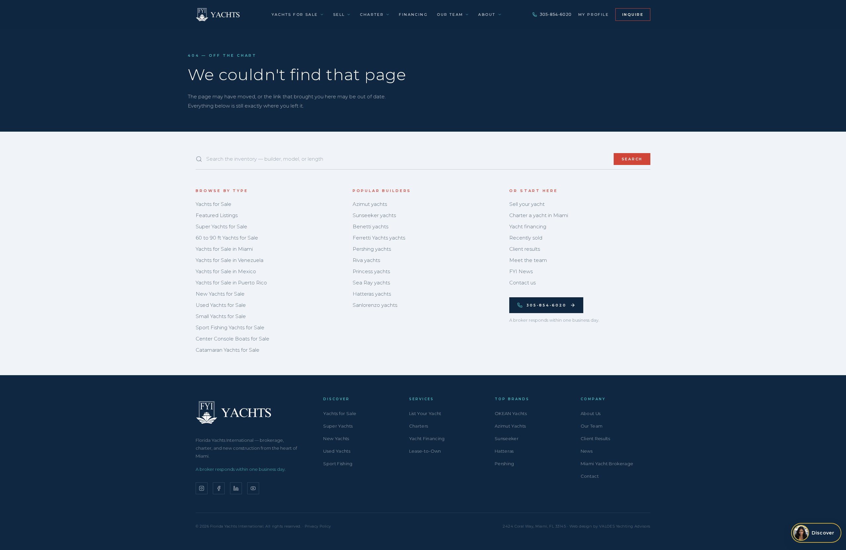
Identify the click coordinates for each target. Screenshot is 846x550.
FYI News (521, 271)
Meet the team (528, 260)
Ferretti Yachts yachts (379, 238)
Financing (413, 14)
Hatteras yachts (372, 294)
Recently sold (525, 238)
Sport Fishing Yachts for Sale (230, 327)
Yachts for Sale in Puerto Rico (231, 282)
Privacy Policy (318, 526)
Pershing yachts (372, 249)
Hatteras (504, 451)
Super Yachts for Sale (221, 226)
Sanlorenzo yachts (375, 305)
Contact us (522, 282)
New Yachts (336, 438)
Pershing (504, 463)
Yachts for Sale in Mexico (226, 271)
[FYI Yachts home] (218, 14)
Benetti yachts (370, 226)
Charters (418, 426)
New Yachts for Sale (220, 294)
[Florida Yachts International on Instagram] (202, 488)
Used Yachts (336, 451)
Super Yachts (338, 426)
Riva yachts (366, 260)
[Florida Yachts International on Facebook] (219, 488)
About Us (591, 413)
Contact (590, 476)
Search (632, 159)
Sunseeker (507, 438)
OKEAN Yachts (511, 413)
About (486, 14)
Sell (339, 14)
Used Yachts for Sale (221, 305)
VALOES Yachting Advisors (624, 526)
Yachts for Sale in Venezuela (229, 260)
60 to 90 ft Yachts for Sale (227, 238)
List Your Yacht (425, 413)
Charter (372, 14)
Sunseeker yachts (374, 215)
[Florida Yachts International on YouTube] (253, 488)
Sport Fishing (337, 463)
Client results (524, 249)
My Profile (593, 14)
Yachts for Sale (295, 14)
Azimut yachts (370, 204)
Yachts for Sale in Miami (224, 249)
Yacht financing (527, 226)
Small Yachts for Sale (221, 316)
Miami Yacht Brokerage (607, 463)
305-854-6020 (556, 14)
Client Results (595, 438)
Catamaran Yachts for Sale (227, 350)
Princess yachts (371, 271)
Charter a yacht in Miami (538, 215)
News (587, 451)
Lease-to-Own (425, 451)
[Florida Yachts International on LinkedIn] (236, 488)
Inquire (632, 14)
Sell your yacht (527, 204)
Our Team (450, 14)
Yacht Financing (427, 438)
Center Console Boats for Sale (232, 339)
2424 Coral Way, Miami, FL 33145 (534, 526)
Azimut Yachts (510, 426)
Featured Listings (217, 215)
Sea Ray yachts (371, 282)
